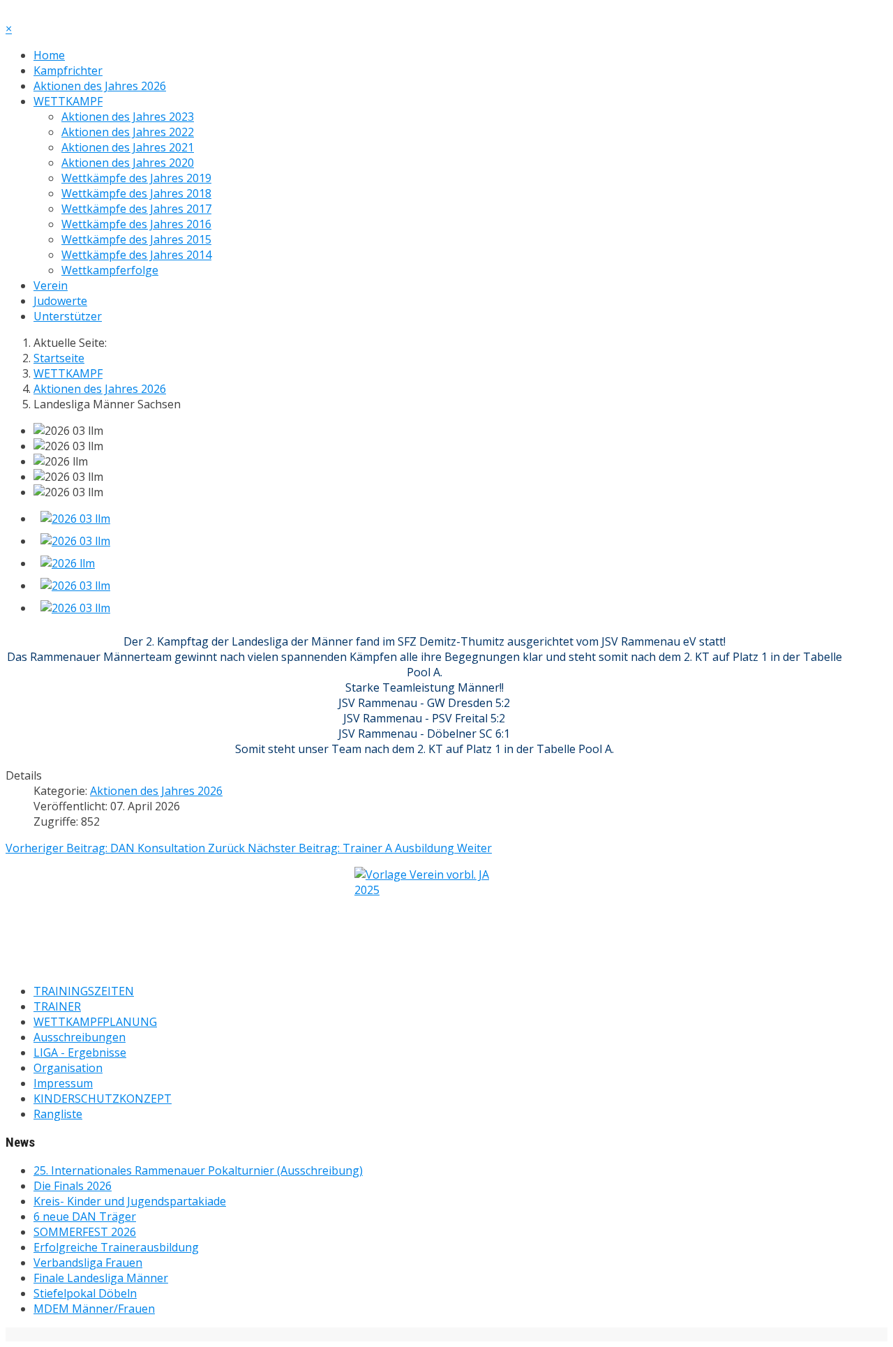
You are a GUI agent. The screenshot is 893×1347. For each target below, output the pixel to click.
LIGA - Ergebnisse (79, 1052)
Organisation (68, 1068)
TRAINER (57, 1006)
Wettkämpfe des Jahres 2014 (136, 254)
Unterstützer (67, 316)
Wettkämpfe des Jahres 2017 (136, 208)
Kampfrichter (68, 70)
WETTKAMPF (68, 101)
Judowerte (60, 300)
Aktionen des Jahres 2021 (127, 147)
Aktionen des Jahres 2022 (127, 132)
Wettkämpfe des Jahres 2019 (136, 178)
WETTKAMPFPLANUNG (95, 1021)
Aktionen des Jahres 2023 (127, 116)
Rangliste (57, 1114)
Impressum (63, 1083)
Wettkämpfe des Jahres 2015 (136, 239)
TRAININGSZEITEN (83, 991)
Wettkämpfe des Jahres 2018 (136, 193)
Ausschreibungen (79, 1037)
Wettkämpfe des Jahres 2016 (136, 224)
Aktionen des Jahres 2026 (99, 86)
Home (49, 55)
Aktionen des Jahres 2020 (127, 162)
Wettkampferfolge (109, 270)
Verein (50, 285)
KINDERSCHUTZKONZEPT (102, 1098)
